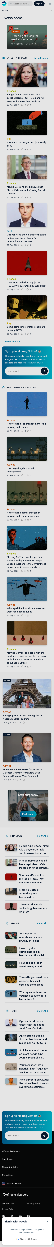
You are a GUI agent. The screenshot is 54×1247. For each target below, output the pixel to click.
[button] (27, 623)
